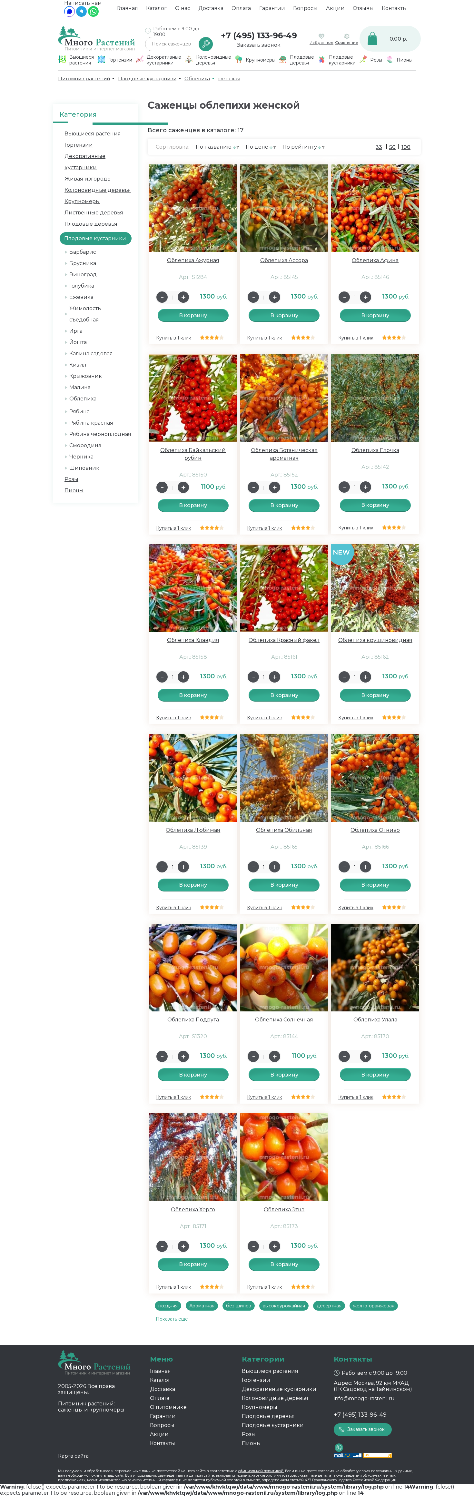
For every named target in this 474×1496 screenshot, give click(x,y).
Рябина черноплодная (100, 434)
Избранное (321, 42)
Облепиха (82, 399)
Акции (335, 8)
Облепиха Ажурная (193, 260)
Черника (81, 457)
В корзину (193, 315)
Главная (127, 8)
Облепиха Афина (375, 260)
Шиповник (84, 468)
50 (392, 147)
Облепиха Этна (284, 1209)
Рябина (79, 411)
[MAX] (69, 15)
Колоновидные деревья (97, 190)
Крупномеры (82, 201)
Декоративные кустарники (279, 1389)
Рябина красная (91, 423)
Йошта (78, 342)
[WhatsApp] (93, 15)
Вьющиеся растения (92, 134)
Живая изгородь (87, 179)
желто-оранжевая (373, 1306)
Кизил (77, 365)
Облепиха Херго (193, 1209)
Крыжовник (85, 376)
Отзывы (363, 8)
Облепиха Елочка (375, 450)
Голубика (81, 286)
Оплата (241, 8)
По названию (214, 147)
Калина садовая (91, 353)
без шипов (238, 1306)
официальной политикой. (261, 1471)
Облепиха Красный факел (284, 640)
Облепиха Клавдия (193, 640)
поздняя (168, 1306)
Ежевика (81, 297)
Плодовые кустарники (273, 1425)
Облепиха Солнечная (284, 1020)
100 (405, 147)
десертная (329, 1306)
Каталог (156, 8)
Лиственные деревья (93, 213)
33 (379, 147)
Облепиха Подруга (193, 1020)
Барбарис (82, 252)
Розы (71, 479)
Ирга (76, 331)
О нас (182, 8)
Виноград (83, 274)
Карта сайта (73, 1456)
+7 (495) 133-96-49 (259, 35)
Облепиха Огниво (375, 830)
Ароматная (201, 1306)
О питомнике (168, 1407)
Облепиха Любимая (193, 830)
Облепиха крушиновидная (375, 640)
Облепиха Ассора (284, 260)
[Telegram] (81, 15)
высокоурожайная (284, 1306)
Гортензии (78, 145)
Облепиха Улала (375, 1020)
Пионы (74, 490)
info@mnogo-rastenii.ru (364, 1398)
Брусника (82, 263)
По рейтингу (299, 147)
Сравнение (346, 42)
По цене (257, 147)
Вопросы (305, 8)
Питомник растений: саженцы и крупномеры (91, 1407)
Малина (80, 387)
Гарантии (272, 8)
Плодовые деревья (90, 224)
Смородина (85, 445)
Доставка (210, 8)
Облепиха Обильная (284, 830)
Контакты (394, 8)
